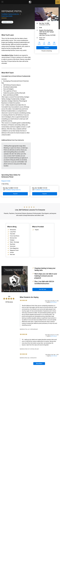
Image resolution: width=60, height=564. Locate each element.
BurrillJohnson (53, 302)
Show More (39, 363)
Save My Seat (42, 289)
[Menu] (2, 2)
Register (46, 47)
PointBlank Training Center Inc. (10, 14)
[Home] (30, 2)
